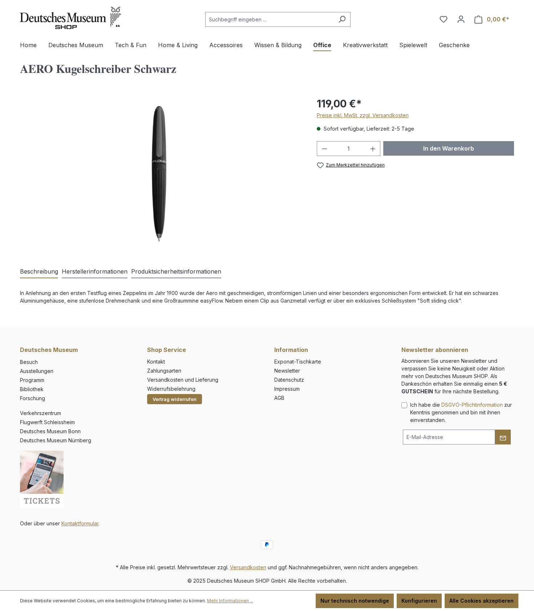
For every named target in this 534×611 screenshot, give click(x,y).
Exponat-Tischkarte (297, 361)
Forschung (32, 398)
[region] (161, 174)
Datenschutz (289, 380)
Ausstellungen (36, 371)
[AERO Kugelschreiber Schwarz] (161, 174)
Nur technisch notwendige (354, 601)
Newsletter (287, 371)
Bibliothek (32, 389)
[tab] (39, 271)
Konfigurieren (419, 601)
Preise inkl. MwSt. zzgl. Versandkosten (363, 115)
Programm (32, 380)
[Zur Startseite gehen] (70, 18)
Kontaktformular (79, 523)
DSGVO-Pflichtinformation (472, 405)
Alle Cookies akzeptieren (481, 601)
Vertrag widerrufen (175, 399)
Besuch (29, 362)
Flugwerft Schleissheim (47, 422)
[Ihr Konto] (461, 19)
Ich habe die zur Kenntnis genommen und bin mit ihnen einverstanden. (461, 412)
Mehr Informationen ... (230, 600)
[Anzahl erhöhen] (373, 148)
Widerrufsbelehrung (171, 389)
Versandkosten (248, 567)
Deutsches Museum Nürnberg (55, 440)
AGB (279, 398)
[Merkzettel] (443, 19)
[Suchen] (342, 19)
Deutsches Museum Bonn (50, 431)
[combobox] (269, 19)
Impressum (287, 389)
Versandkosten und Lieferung (182, 380)
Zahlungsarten (164, 371)
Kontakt (156, 361)
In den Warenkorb (448, 148)
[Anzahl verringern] (324, 148)
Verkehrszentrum (40, 413)
